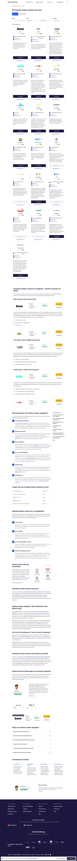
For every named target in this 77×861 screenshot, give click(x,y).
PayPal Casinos (11, 808)
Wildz (44, 494)
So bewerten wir (42, 811)
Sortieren (55, 18)
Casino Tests (49, 2)
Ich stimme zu (72, 858)
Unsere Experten (42, 808)
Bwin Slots (44, 503)
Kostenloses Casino (58, 806)
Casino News (56, 808)
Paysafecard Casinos (12, 811)
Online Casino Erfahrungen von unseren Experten (59, 437)
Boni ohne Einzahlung (28, 806)
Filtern (27, 18)
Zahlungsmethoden (43, 20)
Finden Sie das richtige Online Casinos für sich (58, 419)
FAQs (54, 440)
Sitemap (9, 854)
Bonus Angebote (59, 2)
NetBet (44, 500)
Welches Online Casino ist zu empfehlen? (58, 423)
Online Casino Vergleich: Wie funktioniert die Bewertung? (58, 433)
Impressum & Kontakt (40, 854)
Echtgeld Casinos (29, 2)
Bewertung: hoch (57, 20)
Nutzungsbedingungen (16, 854)
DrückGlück (45, 491)
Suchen (13, 18)
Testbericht (20, 57)
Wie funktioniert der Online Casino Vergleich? (58, 415)
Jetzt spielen (59, 331)
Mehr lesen (31, 695)
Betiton (44, 497)
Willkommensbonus (27, 811)
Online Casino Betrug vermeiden (57, 426)
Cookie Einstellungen (61, 858)
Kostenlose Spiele (39, 2)
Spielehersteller (30, 20)
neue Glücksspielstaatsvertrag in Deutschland (34, 591)
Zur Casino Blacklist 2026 (17, 582)
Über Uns (40, 806)
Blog (55, 811)
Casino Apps (10, 814)
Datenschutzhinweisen (33, 858)
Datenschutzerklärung (26, 854)
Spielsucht (33, 854)
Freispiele (25, 808)
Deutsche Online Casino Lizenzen (57, 430)
